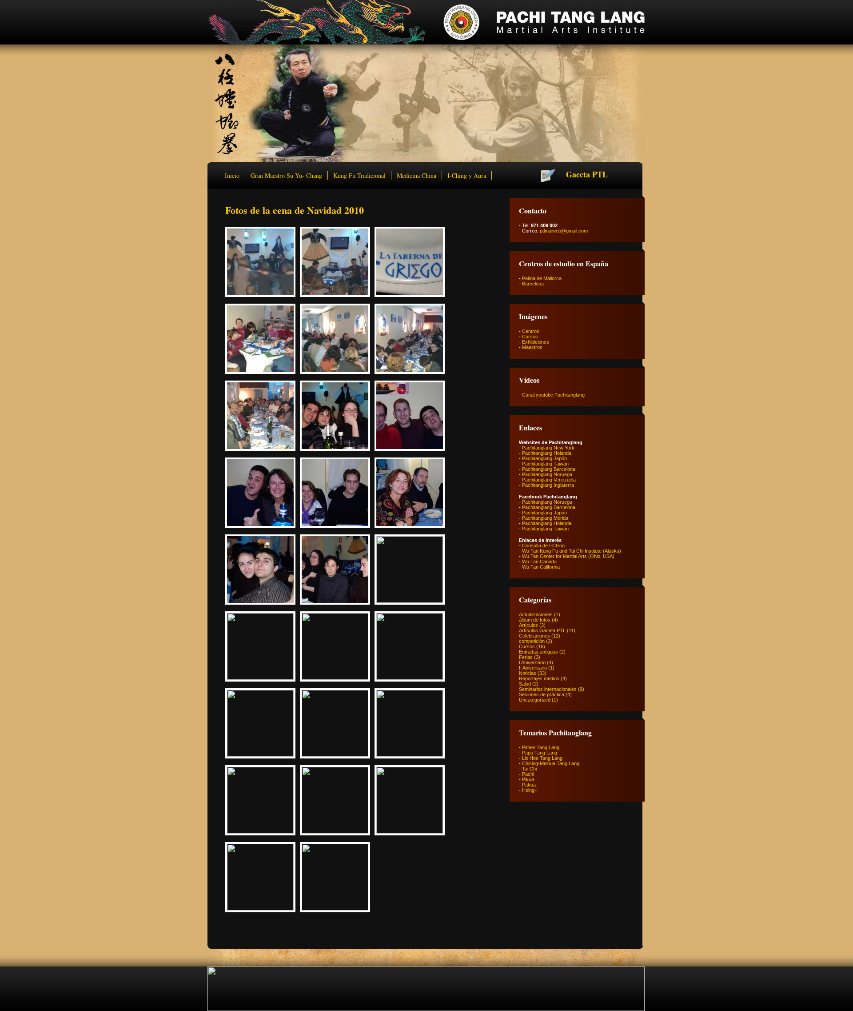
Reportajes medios (539, 678)
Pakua (529, 784)
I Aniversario (532, 662)
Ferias (526, 657)
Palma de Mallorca (542, 278)
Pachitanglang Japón (544, 458)
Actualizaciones (536, 614)
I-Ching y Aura (466, 175)
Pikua (528, 779)
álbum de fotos (534, 619)
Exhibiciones (535, 342)
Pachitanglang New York (548, 447)
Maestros (532, 347)
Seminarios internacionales (548, 689)
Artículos (528, 625)
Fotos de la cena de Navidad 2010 (294, 210)
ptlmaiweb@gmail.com (564, 230)
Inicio (232, 175)
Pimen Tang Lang (540, 747)
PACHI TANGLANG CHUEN (426, 22)
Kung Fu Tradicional (359, 175)
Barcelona (533, 283)
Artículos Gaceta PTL (542, 630)
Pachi (528, 774)
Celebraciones (534, 635)
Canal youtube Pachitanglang (553, 394)
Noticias (527, 673)
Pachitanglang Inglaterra (548, 485)
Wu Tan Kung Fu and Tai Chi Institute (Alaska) (571, 551)
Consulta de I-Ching (543, 545)
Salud (525, 683)
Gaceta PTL (587, 174)
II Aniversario (533, 667)
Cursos (530, 336)
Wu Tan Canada (539, 561)
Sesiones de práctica (541, 694)
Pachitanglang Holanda (546, 453)
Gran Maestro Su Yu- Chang (286, 175)
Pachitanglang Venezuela (549, 479)
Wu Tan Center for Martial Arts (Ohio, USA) (568, 556)
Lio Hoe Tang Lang (542, 758)
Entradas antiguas (538, 651)
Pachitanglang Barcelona (548, 469)
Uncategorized (534, 699)
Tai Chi (529, 768)
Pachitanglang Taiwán (545, 463)
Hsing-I (530, 790)
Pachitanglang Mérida (545, 518)
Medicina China (416, 175)
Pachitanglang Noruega (547, 474)
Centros (530, 331)
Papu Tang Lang (539, 752)
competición (532, 641)
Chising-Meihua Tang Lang (550, 763)
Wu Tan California (541, 567)
